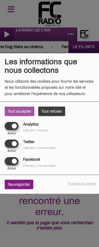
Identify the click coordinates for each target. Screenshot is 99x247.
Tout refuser (51, 111)
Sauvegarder (19, 184)
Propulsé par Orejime (82, 183)
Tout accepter (19, 111)
